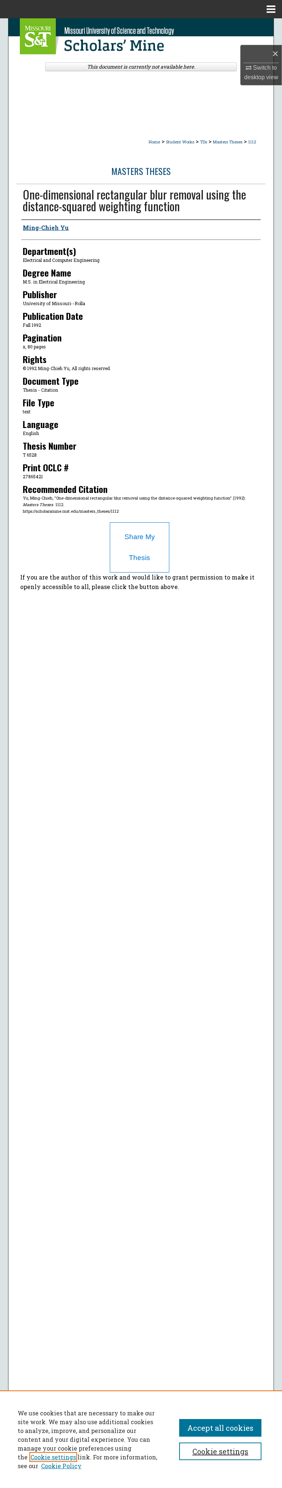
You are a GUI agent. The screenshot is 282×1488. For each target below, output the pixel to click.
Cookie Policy (61, 1466)
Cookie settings (53, 1457)
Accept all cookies (220, 1428)
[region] (141, 1439)
